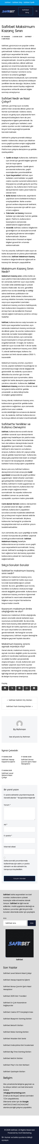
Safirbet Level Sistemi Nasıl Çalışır (7, 775)
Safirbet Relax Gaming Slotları (16, 1032)
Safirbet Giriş (25, 11)
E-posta (8, 835)
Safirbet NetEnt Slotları (13, 1058)
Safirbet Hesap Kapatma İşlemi (8, 760)
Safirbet (28, 37)
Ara (4, 918)
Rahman (7, 37)
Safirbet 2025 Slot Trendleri (14, 996)
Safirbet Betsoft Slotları (13, 1025)
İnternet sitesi (9, 846)
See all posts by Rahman (19, 737)
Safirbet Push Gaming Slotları (18, 706)
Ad (5, 824)
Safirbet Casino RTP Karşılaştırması (18, 1012)
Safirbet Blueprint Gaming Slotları (17, 1018)
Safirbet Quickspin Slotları (14, 1071)
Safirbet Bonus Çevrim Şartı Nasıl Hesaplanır (28, 761)
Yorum (7, 805)
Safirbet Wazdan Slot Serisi (14, 1038)
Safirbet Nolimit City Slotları (20, 700)
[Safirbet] (8, 11)
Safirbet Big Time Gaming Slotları (17, 1052)
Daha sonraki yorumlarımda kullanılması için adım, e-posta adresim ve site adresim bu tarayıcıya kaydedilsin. (16, 865)
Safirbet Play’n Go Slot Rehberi (16, 1065)
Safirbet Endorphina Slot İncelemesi (18, 1045)
